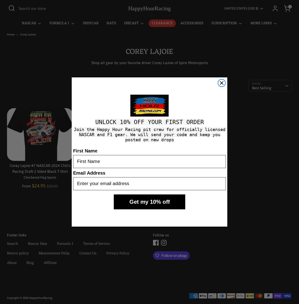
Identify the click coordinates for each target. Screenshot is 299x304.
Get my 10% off (149, 202)
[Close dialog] (221, 83)
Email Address (89, 173)
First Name (85, 150)
